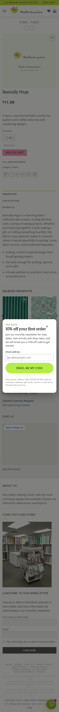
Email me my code (29, 368)
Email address (13, 351)
